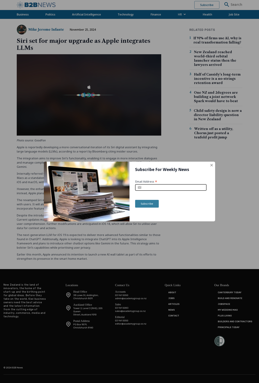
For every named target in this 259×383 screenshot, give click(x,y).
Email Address (146, 181)
